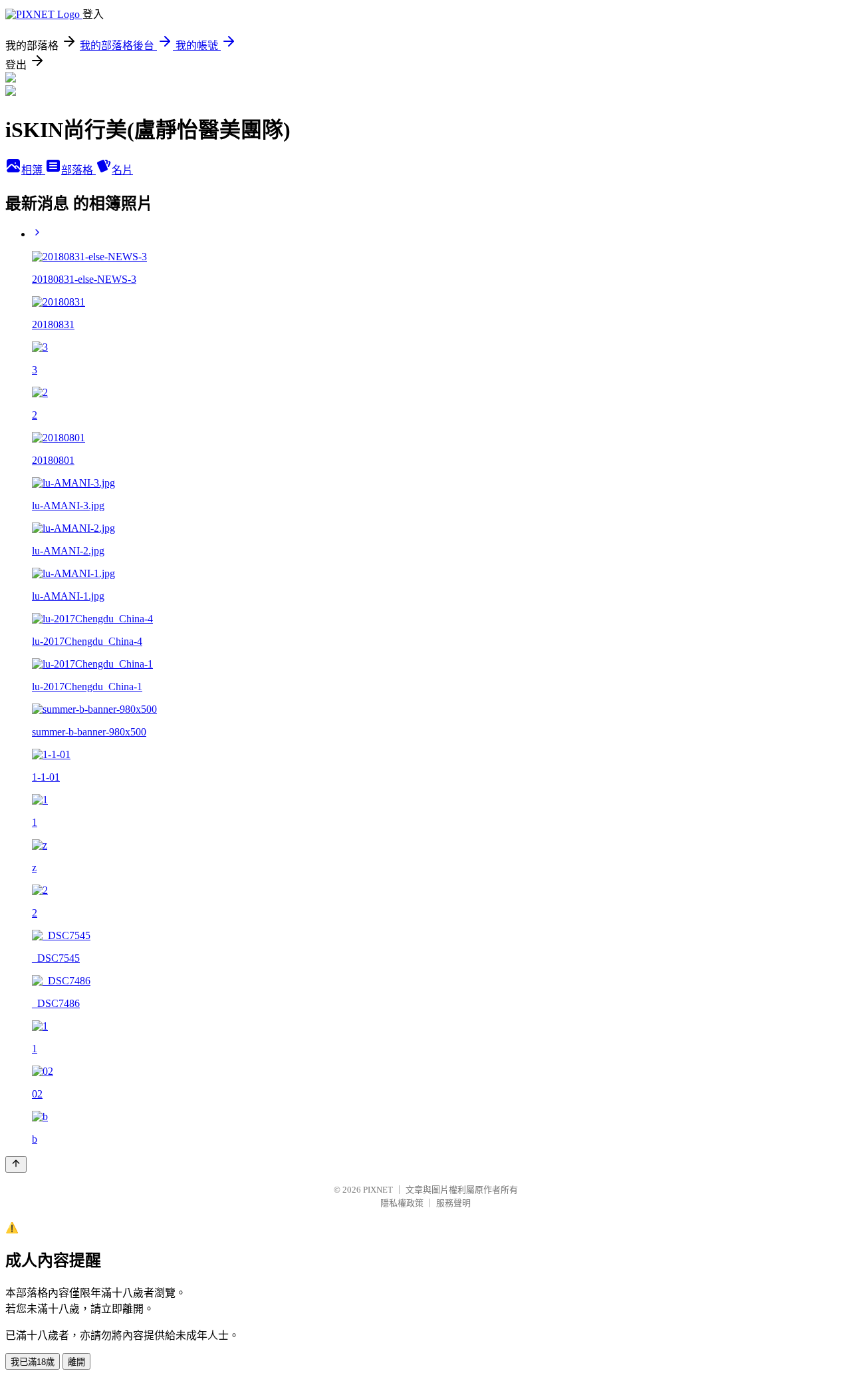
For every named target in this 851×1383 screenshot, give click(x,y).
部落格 (78, 170)
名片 (122, 170)
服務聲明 (453, 1203)
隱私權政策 (402, 1203)
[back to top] (16, 1164)
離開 (76, 1362)
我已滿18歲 (33, 1362)
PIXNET (378, 1190)
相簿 (33, 170)
